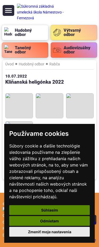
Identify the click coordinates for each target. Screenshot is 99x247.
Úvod (9, 64)
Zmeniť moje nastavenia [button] (49, 232)
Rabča (54, 64)
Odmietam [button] (49, 221)
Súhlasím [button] (49, 210)
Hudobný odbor (31, 64)
